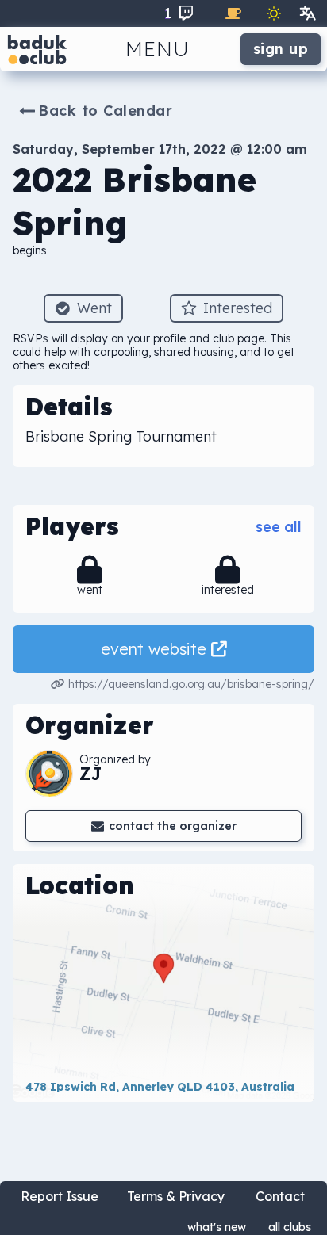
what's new (216, 1227)
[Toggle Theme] (273, 13)
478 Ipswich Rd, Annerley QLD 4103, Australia (159, 1086)
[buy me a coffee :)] (233, 13)
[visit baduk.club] (37, 49)
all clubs (289, 1227)
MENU (157, 49)
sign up (281, 49)
